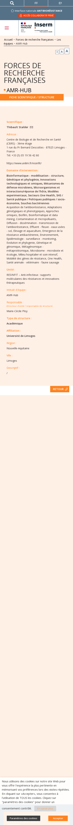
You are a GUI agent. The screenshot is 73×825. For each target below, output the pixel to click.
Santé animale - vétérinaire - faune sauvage (33, 262)
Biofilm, (23, 215)
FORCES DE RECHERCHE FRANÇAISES (24, 72)
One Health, (55, 258)
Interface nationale (38, 10)
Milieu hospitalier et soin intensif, (38, 254)
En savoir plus (45, 808)
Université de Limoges (21, 336)
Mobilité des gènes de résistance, (27, 258)
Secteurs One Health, (42, 195)
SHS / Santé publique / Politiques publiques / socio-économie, (36, 199)
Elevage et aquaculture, (27, 231)
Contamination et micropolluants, (36, 219)
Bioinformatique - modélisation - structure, (35, 175)
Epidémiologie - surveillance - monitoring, (32, 238)
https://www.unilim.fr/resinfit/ (24, 163)
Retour (58, 389)
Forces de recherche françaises (35, 39)
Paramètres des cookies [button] (23, 818)
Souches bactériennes (35, 203)
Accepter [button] (58, 818)
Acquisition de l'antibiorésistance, (27, 207)
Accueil (8, 39)
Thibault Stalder (18, 127)
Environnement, (49, 235)
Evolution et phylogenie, (21, 242)
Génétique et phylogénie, (23, 179)
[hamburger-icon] (6, 28)
